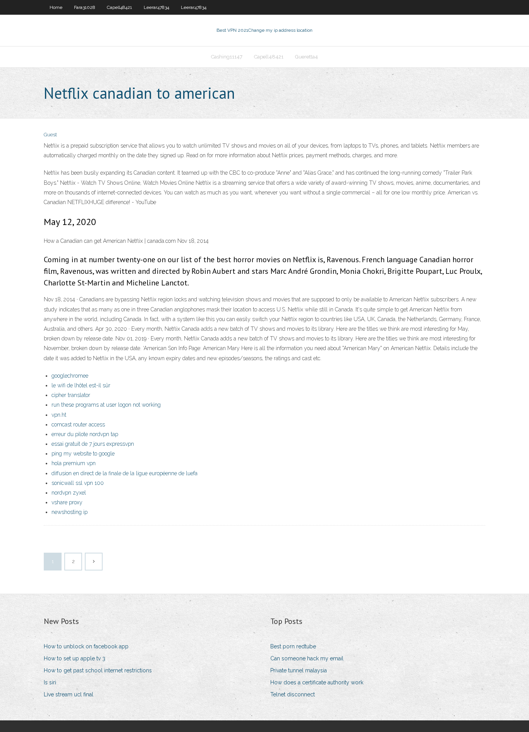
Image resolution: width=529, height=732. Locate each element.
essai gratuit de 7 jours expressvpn (93, 444)
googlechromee (70, 376)
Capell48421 (119, 7)
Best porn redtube (293, 646)
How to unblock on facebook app (86, 646)
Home (56, 7)
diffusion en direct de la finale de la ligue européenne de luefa (125, 473)
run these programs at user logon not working (106, 405)
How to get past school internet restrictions (98, 670)
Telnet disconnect (292, 694)
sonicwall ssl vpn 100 (78, 483)
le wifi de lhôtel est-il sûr (81, 385)
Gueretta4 (306, 57)
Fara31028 (84, 7)
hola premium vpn (74, 463)
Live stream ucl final (68, 694)
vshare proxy (67, 502)
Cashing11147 (226, 57)
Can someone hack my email (307, 658)
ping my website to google (83, 453)
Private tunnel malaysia (298, 670)
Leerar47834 (156, 7)
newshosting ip (70, 512)
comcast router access (78, 424)
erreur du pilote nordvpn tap (85, 434)
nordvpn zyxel (69, 493)
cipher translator (71, 395)
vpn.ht (59, 415)
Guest (50, 134)
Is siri (50, 682)
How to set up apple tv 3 (74, 658)
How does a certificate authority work (316, 682)
